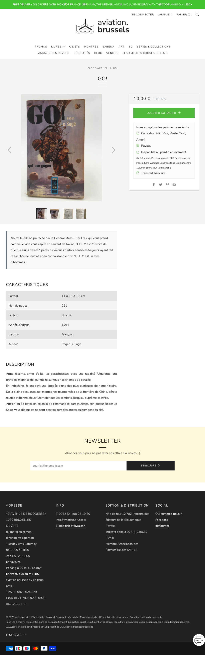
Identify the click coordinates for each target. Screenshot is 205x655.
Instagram (162, 526)
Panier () (184, 14)
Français (14, 635)
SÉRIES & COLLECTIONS (154, 46)
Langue (163, 14)
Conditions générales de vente (146, 617)
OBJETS (74, 46)
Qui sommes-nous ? (168, 514)
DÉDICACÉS (81, 53)
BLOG (98, 53)
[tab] (41, 213)
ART (121, 46)
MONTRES (91, 46)
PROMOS (41, 46)
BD (131, 46)
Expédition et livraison (70, 526)
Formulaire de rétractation (114, 617)
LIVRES (56, 46)
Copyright (60, 617)
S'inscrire (149, 465)
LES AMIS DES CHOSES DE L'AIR (145, 53)
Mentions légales (89, 617)
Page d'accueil (97, 68)
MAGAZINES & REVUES (53, 53)
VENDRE (112, 53)
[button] (199, 641)
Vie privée (73, 617)
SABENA (108, 46)
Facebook (161, 520)
